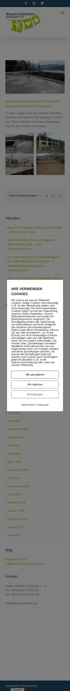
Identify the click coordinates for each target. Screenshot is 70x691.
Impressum (43, 404)
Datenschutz (27, 404)
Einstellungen (35, 394)
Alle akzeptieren (35, 374)
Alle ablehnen (35, 384)
